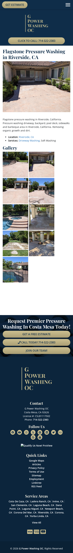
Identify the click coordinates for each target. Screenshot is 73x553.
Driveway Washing (29, 140)
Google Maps (36, 460)
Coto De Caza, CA (19, 501)
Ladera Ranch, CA (40, 501)
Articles (36, 464)
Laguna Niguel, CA (32, 508)
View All (36, 522)
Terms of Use (36, 471)
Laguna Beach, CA (43, 505)
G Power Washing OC (31, 548)
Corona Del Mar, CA (25, 512)
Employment (36, 479)
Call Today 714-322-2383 (38, 342)
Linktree (36, 482)
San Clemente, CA (21, 505)
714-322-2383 (40, 419)
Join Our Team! (36, 350)
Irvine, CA (57, 501)
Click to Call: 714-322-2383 (36, 41)
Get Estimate (14, 5)
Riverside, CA (26, 137)
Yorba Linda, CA (39, 516)
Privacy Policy (36, 468)
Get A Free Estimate (36, 334)
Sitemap (36, 475)
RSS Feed (36, 486)
